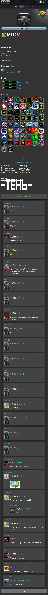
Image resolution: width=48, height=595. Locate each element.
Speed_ (19, 313)
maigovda (20, 265)
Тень (9, 60)
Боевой (19, 88)
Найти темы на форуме (11, 159)
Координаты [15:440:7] (13, 72)
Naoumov (20, 237)
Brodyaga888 (21, 580)
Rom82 (21, 207)
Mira (20, 404)
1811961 (26, 509)
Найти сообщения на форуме (34, 159)
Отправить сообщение (24, 162)
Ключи (13, 66)
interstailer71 (21, 539)
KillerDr (19, 567)
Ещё (24, 591)
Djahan (19, 463)
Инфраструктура (22, 82)
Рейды (19, 85)
